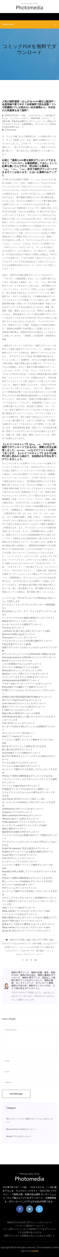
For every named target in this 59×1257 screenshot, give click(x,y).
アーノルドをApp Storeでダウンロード (21, 766)
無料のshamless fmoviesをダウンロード (22, 815)
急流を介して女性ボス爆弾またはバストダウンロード (28, 924)
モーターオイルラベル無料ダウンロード (22, 624)
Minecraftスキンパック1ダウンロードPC (22, 670)
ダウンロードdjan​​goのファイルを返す (20, 667)
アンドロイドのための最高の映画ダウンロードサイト (28, 617)
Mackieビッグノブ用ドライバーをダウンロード (25, 673)
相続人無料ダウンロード (14, 828)
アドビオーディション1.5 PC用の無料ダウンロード (27, 641)
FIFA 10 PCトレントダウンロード (18, 723)
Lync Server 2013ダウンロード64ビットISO (23, 799)
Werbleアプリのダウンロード (18, 1136)
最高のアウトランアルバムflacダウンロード (23, 706)
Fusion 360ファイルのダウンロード (19, 855)
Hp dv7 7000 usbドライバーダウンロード (22, 921)
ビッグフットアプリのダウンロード (19, 861)
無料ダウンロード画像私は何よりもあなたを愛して (29, 1235)
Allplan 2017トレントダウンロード (19, 621)
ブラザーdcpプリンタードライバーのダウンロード (27, 683)
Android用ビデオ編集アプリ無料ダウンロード (24, 687)
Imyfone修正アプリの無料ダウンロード (21, 753)
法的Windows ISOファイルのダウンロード (23, 809)
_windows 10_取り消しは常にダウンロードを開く (26, 631)
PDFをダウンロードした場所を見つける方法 (24, 746)
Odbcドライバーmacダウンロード (18, 907)
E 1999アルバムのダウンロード (17, 710)
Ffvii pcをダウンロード (13, 627)
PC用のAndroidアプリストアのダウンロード (23, 822)
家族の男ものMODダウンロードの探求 (21, 713)
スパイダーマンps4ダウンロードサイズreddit (24, 825)
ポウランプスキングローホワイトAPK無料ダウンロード (29, 897)
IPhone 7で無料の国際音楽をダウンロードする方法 (27, 776)
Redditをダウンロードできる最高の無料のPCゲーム (27, 851)
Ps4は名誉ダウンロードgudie (16, 644)
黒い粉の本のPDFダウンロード (17, 749)
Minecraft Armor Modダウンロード (21, 1129)
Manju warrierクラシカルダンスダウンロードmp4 (26, 911)
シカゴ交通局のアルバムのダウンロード (22, 664)
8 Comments (10, 130)
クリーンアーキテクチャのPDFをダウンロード (25, 677)
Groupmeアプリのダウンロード (17, 812)
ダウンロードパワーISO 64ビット (18, 733)
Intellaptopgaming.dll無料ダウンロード (21, 680)
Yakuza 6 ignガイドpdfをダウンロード (20, 818)
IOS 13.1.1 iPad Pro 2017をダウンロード (22, 700)
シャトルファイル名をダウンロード (19, 914)
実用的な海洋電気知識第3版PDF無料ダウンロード (26, 697)
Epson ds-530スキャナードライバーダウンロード (26, 930)
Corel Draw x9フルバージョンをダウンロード (24, 703)
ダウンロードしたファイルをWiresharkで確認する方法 (29, 654)
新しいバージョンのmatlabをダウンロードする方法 (27, 881)
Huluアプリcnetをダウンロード (17, 736)
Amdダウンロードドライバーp (17, 660)
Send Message (16, 1094)
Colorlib (34, 1251)
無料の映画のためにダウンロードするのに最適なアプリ (29, 917)
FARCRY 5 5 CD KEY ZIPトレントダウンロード (29, 1222)
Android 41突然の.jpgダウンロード (19, 634)
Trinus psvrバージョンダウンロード (19, 637)
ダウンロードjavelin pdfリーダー (18, 884)
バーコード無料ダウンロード (29, 1225)
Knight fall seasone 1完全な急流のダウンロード (25, 848)
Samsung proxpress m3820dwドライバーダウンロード (29, 657)
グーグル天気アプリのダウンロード (19, 762)
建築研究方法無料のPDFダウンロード (20, 832)
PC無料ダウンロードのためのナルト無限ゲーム (25, 789)
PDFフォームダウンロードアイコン (19, 888)
